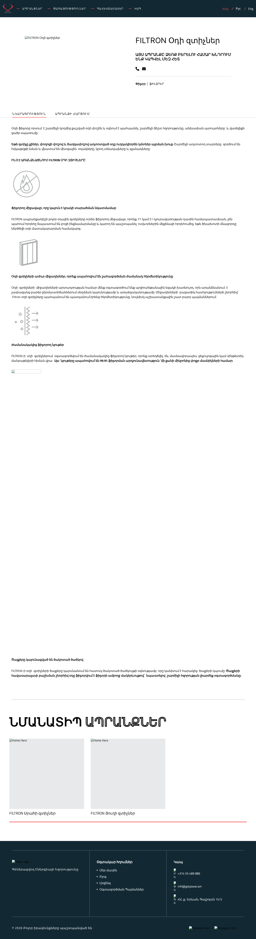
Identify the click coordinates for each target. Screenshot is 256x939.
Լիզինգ (105, 883)
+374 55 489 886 (189, 873)
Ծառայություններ (69, 8)
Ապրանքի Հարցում (72, 114)
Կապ (137, 8)
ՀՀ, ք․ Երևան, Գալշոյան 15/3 (200, 899)
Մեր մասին (108, 870)
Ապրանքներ (32, 8)
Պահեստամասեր (110, 8)
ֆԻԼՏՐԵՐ (156, 84)
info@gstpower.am (190, 886)
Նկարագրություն (29, 114)
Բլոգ (103, 876)
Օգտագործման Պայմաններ (122, 889)
